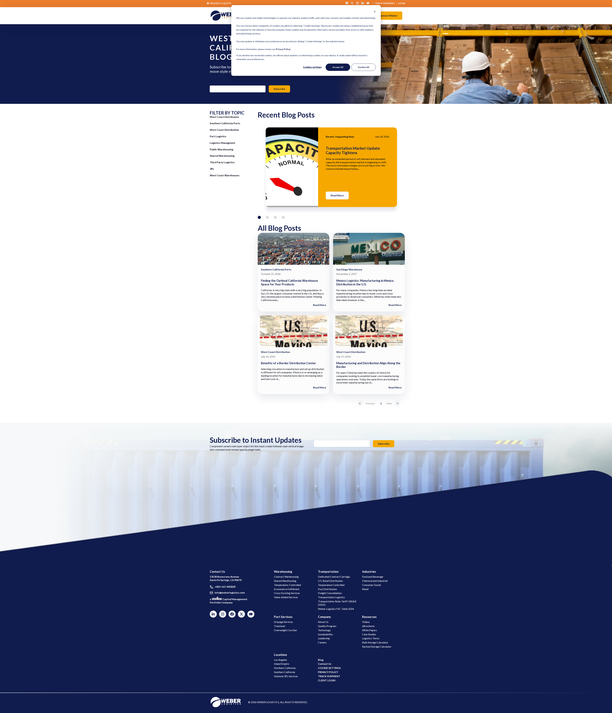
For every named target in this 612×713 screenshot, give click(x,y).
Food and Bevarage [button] (372, 576)
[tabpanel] (331, 167)
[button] (388, 15)
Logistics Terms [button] (370, 638)
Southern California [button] (284, 672)
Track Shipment (385, 3)
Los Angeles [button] (280, 659)
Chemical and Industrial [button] (375, 580)
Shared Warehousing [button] (285, 580)
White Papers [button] (369, 630)
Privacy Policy (283, 49)
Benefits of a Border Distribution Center (288, 363)
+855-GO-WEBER (225, 586)
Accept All (337, 67)
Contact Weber (388, 15)
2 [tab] (267, 217)
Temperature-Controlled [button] (287, 584)
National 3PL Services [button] (286, 676)
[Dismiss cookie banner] (375, 12)
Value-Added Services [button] (286, 597)
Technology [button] (324, 630)
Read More (337, 195)
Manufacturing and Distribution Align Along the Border (368, 365)
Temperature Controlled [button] (331, 584)
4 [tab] (283, 217)
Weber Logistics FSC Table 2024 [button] (336, 608)
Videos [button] (366, 621)
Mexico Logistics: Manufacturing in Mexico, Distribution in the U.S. (365, 282)
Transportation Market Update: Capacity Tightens (353, 150)
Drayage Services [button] (283, 621)
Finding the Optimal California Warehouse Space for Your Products (289, 282)
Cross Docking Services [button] (287, 593)
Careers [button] (322, 642)
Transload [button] (279, 625)
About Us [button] (323, 621)
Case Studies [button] (369, 634)
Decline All (363, 67)
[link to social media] (226, 701)
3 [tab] (275, 217)
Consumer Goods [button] (371, 584)
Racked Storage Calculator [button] (376, 646)
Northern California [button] (284, 667)
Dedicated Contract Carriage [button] (334, 576)
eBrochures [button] (368, 625)
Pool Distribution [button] (327, 589)
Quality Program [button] (327, 625)
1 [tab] (259, 217)
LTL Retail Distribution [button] (330, 580)
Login (401, 3)
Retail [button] (365, 589)
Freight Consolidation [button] (330, 593)
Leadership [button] (324, 638)
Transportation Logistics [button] (331, 597)
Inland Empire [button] (281, 663)
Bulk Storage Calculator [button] (375, 642)
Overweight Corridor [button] (285, 630)
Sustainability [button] (325, 634)
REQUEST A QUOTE (220, 3)
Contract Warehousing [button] (286, 576)
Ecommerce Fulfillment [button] (286, 589)
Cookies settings (312, 67)
